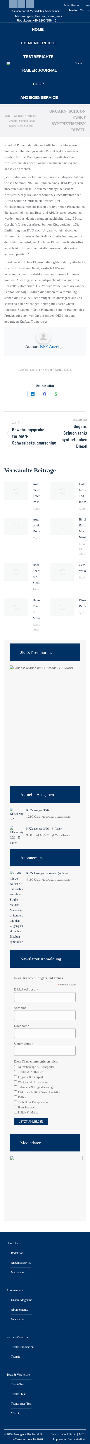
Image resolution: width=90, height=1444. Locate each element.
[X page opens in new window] (30, 4)
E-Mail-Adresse (26, 989)
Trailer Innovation (22, 1347)
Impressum (59, 1439)
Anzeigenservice (21, 1262)
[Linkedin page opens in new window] (13, 4)
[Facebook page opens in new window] (21, 4)
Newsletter (17, 1319)
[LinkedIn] (32, 394)
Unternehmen (23, 1043)
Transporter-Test (21, 1403)
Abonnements (15, 1290)
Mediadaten (18, 1272)
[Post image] (16, 491)
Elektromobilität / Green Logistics (38, 1092)
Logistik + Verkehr (41, 369)
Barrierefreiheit (77, 1439)
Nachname (21, 1026)
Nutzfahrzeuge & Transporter (35, 1067)
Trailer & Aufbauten (30, 1072)
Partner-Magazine (17, 1337)
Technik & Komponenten (33, 1102)
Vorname (20, 1008)
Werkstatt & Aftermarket (32, 1082)
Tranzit (15, 1356)
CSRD (15, 1413)
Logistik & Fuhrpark (30, 1077)
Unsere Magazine (21, 1300)
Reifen (21, 1097)
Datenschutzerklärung (63, 1434)
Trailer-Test (18, 1394)
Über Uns (12, 1243)
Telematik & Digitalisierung (35, 1087)
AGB (81, 1434)
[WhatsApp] (56, 394)
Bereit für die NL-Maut (83, 528)
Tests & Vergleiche (18, 1374)
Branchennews (26, 1107)
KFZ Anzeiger (52, 346)
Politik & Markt (27, 1112)
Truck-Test (17, 1384)
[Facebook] (44, 394)
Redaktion (17, 1253)
